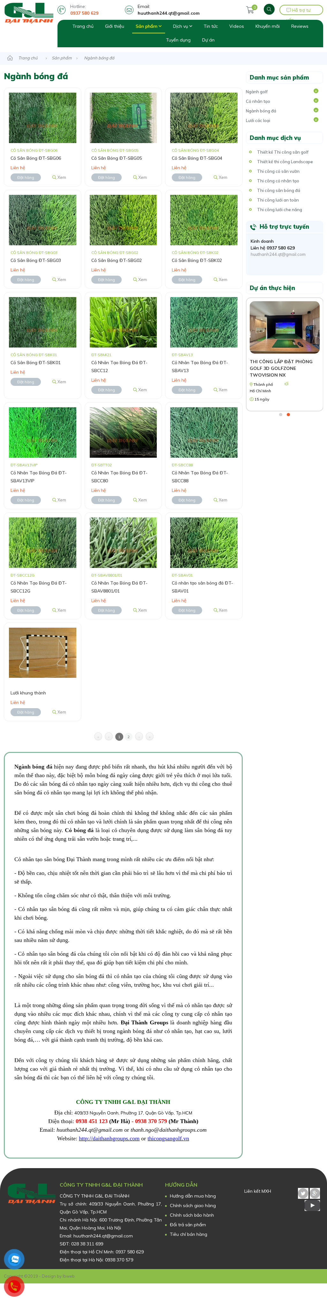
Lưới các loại (258, 120)
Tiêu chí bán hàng (188, 1234)
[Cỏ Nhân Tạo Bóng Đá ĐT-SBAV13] (204, 322)
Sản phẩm (147, 26)
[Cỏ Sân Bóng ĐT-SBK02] (204, 220)
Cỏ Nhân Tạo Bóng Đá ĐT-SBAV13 (200, 366)
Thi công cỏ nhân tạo (278, 180)
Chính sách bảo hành (192, 1215)
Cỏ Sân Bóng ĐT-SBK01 (36, 362)
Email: (169, 10)
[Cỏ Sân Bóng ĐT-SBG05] (123, 117)
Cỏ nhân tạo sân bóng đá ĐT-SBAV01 (202, 587)
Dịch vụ (181, 26)
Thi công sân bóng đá (278, 190)
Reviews (299, 26)
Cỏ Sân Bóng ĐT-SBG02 (116, 260)
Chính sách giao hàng (193, 1205)
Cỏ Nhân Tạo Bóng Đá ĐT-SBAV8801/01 (119, 587)
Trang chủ (83, 26)
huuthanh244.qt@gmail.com (278, 254)
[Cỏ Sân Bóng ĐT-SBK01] (42, 322)
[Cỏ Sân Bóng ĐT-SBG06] (42, 117)
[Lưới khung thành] (42, 652)
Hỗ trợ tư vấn (298, 11)
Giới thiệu (114, 26)
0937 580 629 (281, 248)
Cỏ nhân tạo (258, 101)
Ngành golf (257, 91)
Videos (236, 26)
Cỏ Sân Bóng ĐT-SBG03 (36, 260)
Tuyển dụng (178, 40)
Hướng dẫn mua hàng (193, 1196)
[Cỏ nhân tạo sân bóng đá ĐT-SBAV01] (204, 542)
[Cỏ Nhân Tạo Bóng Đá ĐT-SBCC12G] (42, 542)
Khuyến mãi (267, 26)
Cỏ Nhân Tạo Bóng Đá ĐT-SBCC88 (200, 477)
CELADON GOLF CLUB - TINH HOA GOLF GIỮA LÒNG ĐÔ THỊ (284, 365)
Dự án (208, 40)
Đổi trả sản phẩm (188, 1225)
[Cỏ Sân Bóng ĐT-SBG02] (123, 220)
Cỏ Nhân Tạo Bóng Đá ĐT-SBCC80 (119, 477)
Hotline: (84, 10)
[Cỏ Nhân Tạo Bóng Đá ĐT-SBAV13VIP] (42, 432)
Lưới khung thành (28, 693)
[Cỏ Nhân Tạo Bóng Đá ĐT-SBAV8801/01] (123, 542)
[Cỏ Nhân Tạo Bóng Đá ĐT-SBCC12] (123, 322)
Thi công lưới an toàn (278, 200)
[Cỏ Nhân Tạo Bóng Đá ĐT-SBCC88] (204, 432)
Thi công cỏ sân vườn (278, 171)
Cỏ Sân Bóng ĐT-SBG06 (36, 158)
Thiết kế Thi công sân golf (282, 152)
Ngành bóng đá (261, 110)
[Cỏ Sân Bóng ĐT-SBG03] (42, 220)
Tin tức (211, 26)
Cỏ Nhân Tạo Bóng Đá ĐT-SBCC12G (39, 587)
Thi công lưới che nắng (279, 209)
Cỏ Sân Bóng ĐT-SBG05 (116, 158)
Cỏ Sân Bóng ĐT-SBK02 (197, 260)
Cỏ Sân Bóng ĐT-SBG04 (197, 158)
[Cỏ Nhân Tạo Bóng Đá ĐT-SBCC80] (123, 432)
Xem (61, 177)
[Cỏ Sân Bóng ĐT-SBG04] (204, 117)
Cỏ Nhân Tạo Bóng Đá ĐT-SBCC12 (119, 366)
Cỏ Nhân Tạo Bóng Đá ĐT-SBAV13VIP (39, 477)
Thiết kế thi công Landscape (285, 161)
